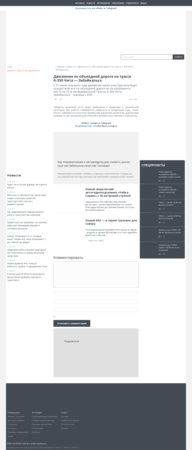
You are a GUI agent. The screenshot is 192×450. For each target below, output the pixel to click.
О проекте (12, 424)
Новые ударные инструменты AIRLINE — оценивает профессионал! (170, 174)
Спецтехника (118, 3)
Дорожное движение (28, 70)
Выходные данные (16, 420)
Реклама (65, 416)
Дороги (11, 70)
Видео (144, 3)
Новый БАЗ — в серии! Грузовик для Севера (111, 222)
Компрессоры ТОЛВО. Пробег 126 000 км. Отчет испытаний (169, 247)
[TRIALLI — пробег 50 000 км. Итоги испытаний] (149, 219)
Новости (90, 3)
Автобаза (80, 3)
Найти (178, 56)
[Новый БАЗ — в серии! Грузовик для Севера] (68, 225)
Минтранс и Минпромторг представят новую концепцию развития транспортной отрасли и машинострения (26, 200)
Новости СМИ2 (96, 240)
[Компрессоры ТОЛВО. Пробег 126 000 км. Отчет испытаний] (149, 249)
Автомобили (103, 3)
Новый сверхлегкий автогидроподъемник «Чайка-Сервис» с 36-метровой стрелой (107, 192)
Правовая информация (18, 432)
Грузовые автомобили (42, 424)
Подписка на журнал (70, 420)
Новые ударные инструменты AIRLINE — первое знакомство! (168, 189)
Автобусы (36, 432)
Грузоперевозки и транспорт (45, 416)
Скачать (64, 428)
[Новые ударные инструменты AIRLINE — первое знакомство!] (149, 189)
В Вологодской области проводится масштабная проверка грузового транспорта (26, 277)
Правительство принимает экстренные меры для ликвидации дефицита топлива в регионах (27, 225)
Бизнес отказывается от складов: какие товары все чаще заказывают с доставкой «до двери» (26, 239)
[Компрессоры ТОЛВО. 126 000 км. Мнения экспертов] (149, 234)
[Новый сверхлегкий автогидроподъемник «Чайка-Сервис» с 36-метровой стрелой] (68, 197)
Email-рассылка (68, 424)
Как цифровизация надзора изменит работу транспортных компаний (25, 213)
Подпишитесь (83, 8)
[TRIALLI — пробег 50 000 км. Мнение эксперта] (149, 205)
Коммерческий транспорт (43, 420)
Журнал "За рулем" (16, 416)
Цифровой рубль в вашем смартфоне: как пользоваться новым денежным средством (26, 252)
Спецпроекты (132, 3)
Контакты (12, 428)
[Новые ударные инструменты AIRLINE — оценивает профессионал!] (149, 174)
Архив (10, 436)
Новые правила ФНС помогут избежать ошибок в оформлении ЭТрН (27, 265)
